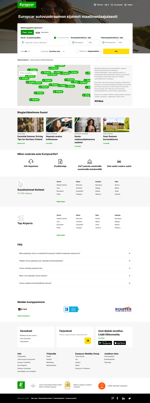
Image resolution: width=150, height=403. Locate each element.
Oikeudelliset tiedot (45, 398)
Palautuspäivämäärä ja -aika (112, 38)
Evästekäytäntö (58, 398)
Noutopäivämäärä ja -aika (81, 38)
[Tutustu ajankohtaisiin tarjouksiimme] (88, 340)
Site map (34, 398)
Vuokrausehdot (71, 398)
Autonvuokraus (22, 60)
